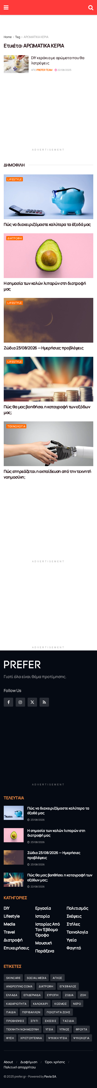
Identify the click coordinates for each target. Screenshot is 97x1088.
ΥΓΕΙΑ (49, 1029)
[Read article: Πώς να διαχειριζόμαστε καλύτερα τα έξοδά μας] (48, 196)
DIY (6, 908)
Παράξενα (44, 951)
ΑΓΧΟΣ (57, 978)
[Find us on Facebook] (8, 702)
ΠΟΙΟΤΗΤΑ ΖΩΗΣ (58, 1012)
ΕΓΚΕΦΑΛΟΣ (68, 986)
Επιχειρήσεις (16, 948)
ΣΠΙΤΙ (34, 1021)
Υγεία (72, 940)
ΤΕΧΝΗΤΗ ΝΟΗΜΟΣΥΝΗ (22, 1029)
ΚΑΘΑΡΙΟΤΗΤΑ (16, 1004)
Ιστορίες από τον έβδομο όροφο (47, 929)
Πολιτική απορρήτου (20, 1067)
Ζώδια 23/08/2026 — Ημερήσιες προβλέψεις (44, 348)
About (8, 1062)
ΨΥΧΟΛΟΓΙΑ (81, 1038)
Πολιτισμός (77, 908)
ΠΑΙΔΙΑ (11, 1012)
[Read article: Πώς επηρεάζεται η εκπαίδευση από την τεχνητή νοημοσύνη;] (48, 443)
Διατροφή (14, 238)
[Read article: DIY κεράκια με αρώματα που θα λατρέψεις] (16, 64)
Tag (17, 37)
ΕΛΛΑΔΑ (11, 995)
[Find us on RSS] (44, 702)
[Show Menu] (6, 7)
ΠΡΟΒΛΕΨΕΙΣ (15, 1021)
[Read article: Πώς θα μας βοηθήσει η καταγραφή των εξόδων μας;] (48, 379)
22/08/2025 (64, 70)
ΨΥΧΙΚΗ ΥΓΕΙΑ (57, 1038)
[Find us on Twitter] (32, 702)
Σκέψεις (74, 916)
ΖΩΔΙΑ (69, 995)
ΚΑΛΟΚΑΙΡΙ (40, 1004)
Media (9, 924)
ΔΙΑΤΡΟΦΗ (46, 986)
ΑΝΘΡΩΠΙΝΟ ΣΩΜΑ (19, 986)
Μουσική (43, 943)
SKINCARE (13, 978)
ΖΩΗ (83, 995)
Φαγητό (74, 948)
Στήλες (73, 924)
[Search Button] (90, 7)
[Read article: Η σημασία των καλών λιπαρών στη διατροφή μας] (48, 255)
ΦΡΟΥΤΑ (81, 1029)
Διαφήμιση (28, 1062)
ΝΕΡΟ (77, 1004)
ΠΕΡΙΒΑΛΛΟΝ (31, 1012)
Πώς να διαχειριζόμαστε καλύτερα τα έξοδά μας (47, 224)
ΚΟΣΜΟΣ (60, 1004)
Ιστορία (42, 916)
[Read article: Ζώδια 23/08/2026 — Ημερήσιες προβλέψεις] (48, 320)
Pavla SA (50, 1076)
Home (8, 37)
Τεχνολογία (16, 426)
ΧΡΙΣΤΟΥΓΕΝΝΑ (31, 1038)
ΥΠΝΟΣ (64, 1029)
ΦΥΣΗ (10, 1038)
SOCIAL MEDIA (36, 978)
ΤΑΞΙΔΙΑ (68, 1021)
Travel (9, 932)
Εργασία (43, 908)
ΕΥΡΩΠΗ (52, 995)
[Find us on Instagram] (20, 702)
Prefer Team (44, 70)
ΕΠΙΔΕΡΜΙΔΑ (32, 995)
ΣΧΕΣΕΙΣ (50, 1021)
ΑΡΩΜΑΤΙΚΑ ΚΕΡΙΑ (36, 37)
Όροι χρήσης (55, 1062)
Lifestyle (14, 179)
